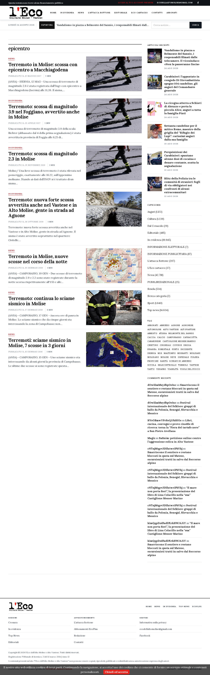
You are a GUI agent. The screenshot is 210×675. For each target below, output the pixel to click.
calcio (161, 337)
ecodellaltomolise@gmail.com (156, 629)
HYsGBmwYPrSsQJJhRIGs (164, 420)
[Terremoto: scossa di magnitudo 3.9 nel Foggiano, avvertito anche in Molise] (114, 115)
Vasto (151, 369)
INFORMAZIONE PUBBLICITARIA (167, 254)
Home (53, 12)
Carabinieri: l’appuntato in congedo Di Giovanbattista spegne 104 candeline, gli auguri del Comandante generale (182, 83)
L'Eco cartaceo (156, 267)
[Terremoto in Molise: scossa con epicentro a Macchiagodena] (114, 73)
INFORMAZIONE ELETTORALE (166, 246)
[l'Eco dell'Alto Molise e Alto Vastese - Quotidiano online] (25, 12)
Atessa (163, 333)
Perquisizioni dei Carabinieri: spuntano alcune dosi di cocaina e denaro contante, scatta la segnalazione (181, 158)
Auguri (151, 211)
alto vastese (171, 329)
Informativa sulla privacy (153, 622)
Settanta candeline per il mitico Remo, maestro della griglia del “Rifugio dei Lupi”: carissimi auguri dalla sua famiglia (182, 132)
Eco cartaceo (139, 12)
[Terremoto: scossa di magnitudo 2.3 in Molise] (114, 163)
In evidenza (67, 12)
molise (165, 357)
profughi (152, 361)
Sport (150, 303)
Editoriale (120, 12)
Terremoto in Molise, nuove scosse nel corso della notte (38, 259)
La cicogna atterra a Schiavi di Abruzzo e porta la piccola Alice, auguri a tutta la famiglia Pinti (182, 108)
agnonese (187, 325)
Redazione (79, 635)
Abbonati (172, 12)
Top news (153, 310)
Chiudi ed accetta (116, 672)
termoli (183, 365)
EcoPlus (197, 606)
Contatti (157, 12)
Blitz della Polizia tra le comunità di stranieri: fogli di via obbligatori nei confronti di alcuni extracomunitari (182, 185)
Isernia (151, 353)
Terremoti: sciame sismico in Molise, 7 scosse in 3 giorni (39, 342)
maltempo (170, 353)
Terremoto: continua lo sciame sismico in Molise (41, 301)
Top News (184, 606)
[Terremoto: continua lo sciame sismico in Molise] (114, 307)
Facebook (145, 635)
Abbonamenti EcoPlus (86, 629)
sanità (164, 361)
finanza (152, 349)
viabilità (173, 369)
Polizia (195, 357)
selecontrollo (167, 365)
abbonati (152, 325)
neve (173, 357)
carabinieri (154, 341)
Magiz (151, 438)
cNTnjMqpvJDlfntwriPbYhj (164, 448)
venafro (161, 369)
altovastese (188, 329)
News (81, 12)
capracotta (190, 337)
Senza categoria (157, 296)
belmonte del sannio (181, 333)
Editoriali (13, 642)
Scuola (151, 288)
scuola (151, 365)
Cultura (151, 218)
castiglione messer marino (179, 341)
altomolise (154, 329)
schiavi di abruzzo (180, 361)
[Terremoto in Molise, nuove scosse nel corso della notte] (114, 265)
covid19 (177, 345)
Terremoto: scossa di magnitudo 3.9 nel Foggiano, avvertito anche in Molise (43, 112)
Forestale (164, 349)
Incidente (186, 349)
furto (175, 349)
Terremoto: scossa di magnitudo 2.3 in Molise (42, 156)
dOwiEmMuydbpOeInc (161, 384)
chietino (152, 345)
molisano (153, 357)
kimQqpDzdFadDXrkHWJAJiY (166, 523)
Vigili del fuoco (190, 369)
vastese (194, 365)
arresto (152, 333)
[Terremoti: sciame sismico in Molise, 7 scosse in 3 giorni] (114, 349)
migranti (182, 353)
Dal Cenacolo (155, 225)
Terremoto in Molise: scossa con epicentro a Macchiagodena (42, 67)
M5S (160, 353)
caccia (151, 337)
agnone (175, 325)
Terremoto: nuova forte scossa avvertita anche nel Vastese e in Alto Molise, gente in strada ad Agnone (42, 207)
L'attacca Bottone (99, 12)
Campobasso (174, 337)
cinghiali (165, 345)
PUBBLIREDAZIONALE (160, 282)
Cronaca (12, 622)
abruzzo (165, 325)
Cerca (195, 25)
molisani (195, 353)
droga (187, 345)
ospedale (183, 357)
